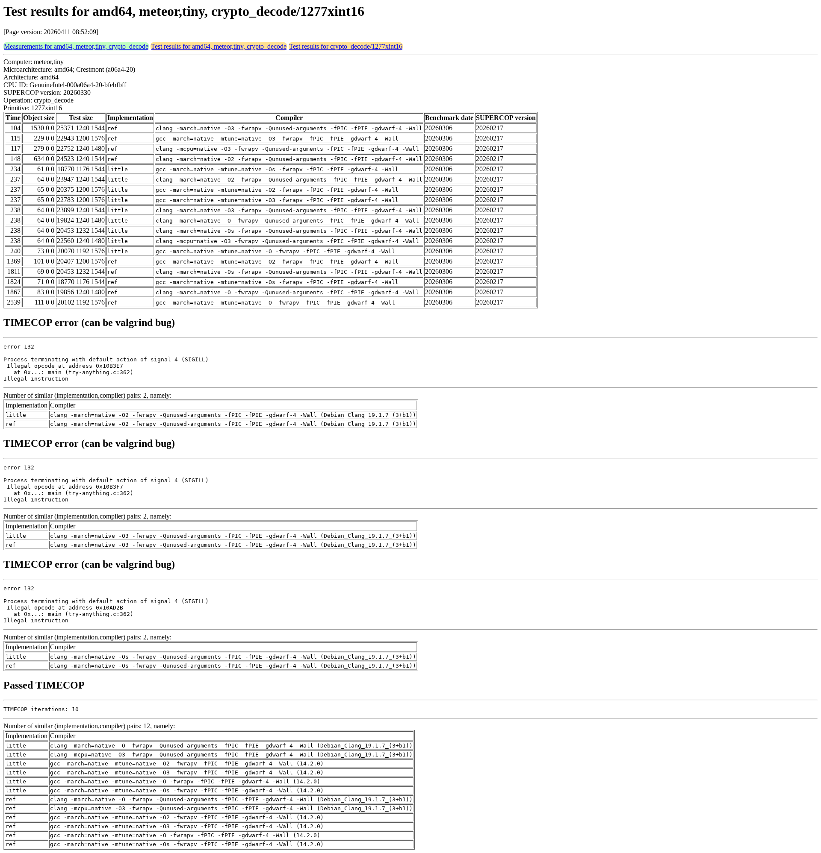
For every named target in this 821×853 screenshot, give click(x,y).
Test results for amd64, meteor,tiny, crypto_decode (218, 46)
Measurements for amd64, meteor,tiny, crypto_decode (76, 46)
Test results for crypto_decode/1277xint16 (345, 46)
